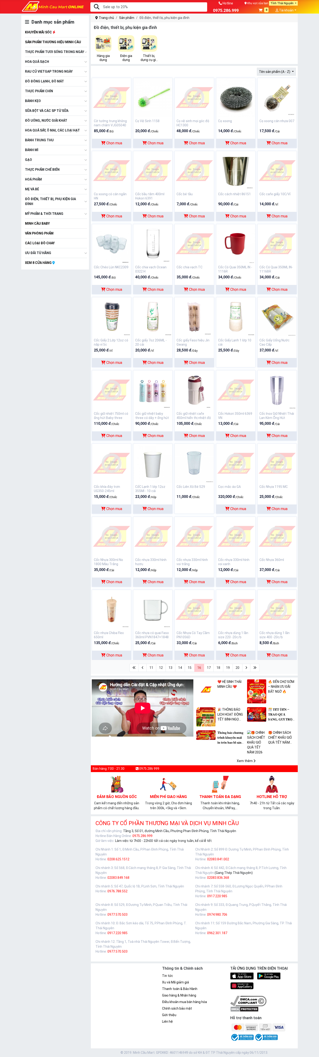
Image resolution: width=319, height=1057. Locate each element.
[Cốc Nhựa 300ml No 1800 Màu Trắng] (111, 536)
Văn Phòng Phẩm (39, 233)
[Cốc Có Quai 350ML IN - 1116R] (235, 243)
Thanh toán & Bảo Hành (179, 989)
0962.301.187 (217, 933)
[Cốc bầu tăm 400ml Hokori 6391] (152, 170)
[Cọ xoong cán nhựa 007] (277, 97)
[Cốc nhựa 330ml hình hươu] (152, 536)
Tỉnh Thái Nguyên (282, 3)
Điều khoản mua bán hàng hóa (184, 1002)
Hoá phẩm (33, 179)
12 (161, 668)
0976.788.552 (117, 891)
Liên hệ (167, 1021)
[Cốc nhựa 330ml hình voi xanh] (235, 536)
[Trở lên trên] (312, 1049)
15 (189, 668)
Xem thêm (245, 761)
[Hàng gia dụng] (103, 43)
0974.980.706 (217, 914)
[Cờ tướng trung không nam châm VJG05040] (111, 97)
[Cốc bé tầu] (194, 170)
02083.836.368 (218, 878)
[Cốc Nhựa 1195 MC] (277, 463)
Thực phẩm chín (39, 91)
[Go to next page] (246, 668)
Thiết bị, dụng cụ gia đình (149, 58)
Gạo (28, 160)
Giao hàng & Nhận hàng (179, 995)
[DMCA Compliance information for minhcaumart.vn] (248, 1001)
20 (237, 668)
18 (218, 668)
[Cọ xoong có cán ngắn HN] (111, 170)
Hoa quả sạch (37, 62)
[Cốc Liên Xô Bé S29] (194, 463)
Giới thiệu (169, 1015)
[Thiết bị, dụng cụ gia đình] (149, 43)
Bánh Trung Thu (39, 140)
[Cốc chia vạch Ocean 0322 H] (152, 243)
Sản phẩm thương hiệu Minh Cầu (53, 42)
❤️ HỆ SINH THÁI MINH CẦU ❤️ (229, 684)
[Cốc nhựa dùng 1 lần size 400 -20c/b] (277, 609)
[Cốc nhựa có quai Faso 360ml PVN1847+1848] (152, 609)
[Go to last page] (254, 668)
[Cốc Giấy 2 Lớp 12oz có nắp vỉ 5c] (111, 316)
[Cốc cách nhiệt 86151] (235, 170)
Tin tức (167, 976)
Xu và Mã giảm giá (175, 982)
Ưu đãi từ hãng (38, 253)
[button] (264, 11)
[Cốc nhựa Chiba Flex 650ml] (111, 609)
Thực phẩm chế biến (42, 169)
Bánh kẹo (33, 101)
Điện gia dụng (126, 58)
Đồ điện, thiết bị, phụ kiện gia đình (50, 201)
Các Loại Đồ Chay (40, 243)
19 (228, 668)
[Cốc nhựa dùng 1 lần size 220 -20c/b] (235, 609)
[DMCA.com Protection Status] (244, 1009)
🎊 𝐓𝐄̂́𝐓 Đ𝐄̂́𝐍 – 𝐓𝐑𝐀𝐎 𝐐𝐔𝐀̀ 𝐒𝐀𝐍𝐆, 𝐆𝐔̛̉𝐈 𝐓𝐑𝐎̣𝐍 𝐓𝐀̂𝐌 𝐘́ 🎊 (281, 715)
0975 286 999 (148, 768)
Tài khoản (286, 10)
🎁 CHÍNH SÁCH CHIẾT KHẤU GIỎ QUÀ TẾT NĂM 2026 (280, 738)
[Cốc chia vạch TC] (194, 243)
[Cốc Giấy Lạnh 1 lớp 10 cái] (235, 316)
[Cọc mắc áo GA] (235, 463)
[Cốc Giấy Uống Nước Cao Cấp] (277, 316)
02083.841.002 (218, 859)
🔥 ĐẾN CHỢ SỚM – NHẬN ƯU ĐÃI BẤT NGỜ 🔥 (281, 686)
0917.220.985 (217, 896)
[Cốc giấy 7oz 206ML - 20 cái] (152, 316)
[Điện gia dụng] (126, 43)
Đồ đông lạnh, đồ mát (44, 81)
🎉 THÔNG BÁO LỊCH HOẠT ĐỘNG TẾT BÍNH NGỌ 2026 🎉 (230, 715)
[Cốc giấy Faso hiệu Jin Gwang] (194, 316)
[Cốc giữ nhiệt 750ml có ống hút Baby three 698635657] (111, 390)
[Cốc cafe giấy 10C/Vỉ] (277, 170)
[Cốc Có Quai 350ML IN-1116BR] (277, 243)
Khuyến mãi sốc (39, 32)
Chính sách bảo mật (177, 1008)
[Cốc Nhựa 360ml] (277, 536)
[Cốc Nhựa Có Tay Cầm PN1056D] (194, 609)
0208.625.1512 (118, 859)
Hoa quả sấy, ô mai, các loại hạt (52, 130)
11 (151, 668)
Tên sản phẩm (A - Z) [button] (275, 72)
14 (180, 668)
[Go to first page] (134, 668)
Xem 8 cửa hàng (38, 263)
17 (209, 668)
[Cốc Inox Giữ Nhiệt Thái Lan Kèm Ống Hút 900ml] (277, 390)
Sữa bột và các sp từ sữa (46, 111)
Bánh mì (31, 150)
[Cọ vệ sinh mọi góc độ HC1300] (194, 97)
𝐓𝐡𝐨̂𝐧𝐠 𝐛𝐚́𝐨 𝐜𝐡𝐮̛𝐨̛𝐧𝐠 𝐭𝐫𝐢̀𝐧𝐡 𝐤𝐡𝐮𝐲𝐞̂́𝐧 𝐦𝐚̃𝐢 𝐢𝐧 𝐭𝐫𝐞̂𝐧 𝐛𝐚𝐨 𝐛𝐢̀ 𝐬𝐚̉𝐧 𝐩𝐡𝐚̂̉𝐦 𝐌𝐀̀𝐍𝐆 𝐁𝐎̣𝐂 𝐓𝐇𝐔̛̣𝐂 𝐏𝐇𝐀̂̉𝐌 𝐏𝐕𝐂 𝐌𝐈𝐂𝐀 (231, 738)
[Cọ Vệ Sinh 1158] (152, 97)
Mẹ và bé (32, 189)
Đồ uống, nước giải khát (46, 120)
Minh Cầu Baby (37, 223)
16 (199, 668)
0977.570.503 (117, 914)
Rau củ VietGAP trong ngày (49, 71)
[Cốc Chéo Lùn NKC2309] (111, 243)
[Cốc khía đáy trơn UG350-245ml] (111, 463)
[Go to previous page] (142, 668)
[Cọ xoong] (235, 97)
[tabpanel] (103, 48)
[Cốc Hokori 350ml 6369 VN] (235, 390)
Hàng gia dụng (103, 58)
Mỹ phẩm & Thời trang (44, 214)
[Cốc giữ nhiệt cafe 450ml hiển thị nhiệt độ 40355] (194, 390)
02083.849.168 (118, 878)
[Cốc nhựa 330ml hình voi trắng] (194, 536)
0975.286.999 (142, 836)
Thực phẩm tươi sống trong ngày (54, 52)
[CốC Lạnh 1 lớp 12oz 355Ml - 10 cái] (152, 463)
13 (170, 668)
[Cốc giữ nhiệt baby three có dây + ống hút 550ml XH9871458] (152, 390)
